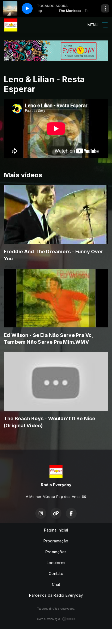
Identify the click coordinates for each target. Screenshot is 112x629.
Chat (56, 584)
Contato (56, 573)
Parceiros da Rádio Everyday (56, 595)
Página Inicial (56, 530)
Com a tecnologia (48, 619)
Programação (55, 541)
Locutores (56, 562)
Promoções (56, 551)
